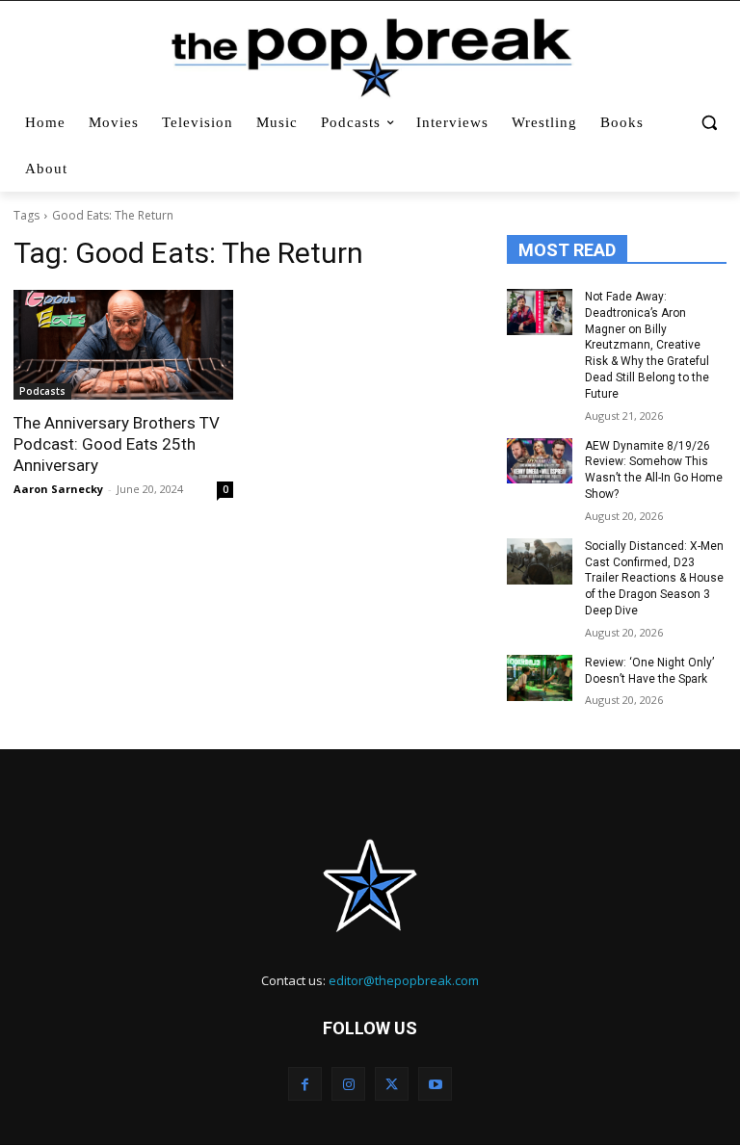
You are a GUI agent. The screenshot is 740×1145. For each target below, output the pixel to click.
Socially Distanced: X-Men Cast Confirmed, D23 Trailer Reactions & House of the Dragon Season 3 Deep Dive (654, 578)
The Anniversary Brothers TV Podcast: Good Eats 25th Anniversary (116, 444)
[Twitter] (392, 1084)
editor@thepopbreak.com (404, 980)
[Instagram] (348, 1084)
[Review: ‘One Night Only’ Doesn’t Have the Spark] (539, 678)
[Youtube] (435, 1084)
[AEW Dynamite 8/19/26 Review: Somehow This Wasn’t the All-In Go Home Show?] (539, 461)
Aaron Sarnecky (58, 488)
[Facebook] (305, 1084)
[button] (709, 122)
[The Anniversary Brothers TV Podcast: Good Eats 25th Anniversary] (123, 345)
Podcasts (42, 391)
